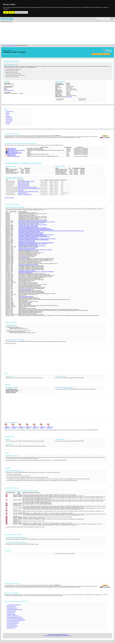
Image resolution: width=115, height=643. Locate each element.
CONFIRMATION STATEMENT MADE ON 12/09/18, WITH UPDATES (31, 245)
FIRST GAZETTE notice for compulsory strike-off (28, 226)
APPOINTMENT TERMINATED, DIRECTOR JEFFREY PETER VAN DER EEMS (34, 236)
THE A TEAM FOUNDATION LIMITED (14, 617)
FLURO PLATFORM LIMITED (23, 185)
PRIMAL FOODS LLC (11, 154)
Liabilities (8, 113)
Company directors (9, 111)
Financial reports (9, 119)
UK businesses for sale (53, 635)
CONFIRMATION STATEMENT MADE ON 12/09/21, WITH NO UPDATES (32, 224)
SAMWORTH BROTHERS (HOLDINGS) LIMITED (27, 187)
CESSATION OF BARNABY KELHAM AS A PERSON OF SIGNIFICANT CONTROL (34, 228)
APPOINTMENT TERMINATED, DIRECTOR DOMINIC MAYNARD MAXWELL (33, 239)
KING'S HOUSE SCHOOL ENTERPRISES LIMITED (28, 191)
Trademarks (8, 116)
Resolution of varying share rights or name (26, 240)
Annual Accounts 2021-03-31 (50, 428)
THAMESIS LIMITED (11, 614)
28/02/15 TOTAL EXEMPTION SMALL (25, 296)
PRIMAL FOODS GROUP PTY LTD (14, 153)
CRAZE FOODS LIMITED (12, 608)
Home (3, 45)
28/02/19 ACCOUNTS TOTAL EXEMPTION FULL (28, 237)
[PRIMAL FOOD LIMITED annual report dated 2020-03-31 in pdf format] (43, 425)
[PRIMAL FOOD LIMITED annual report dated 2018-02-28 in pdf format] (29, 425)
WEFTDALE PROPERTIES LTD (13, 621)
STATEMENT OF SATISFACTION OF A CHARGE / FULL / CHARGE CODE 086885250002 (36, 242)
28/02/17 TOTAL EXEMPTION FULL (25, 272)
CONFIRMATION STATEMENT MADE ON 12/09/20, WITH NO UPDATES (32, 227)
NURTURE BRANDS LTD (12, 624)
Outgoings (8, 123)
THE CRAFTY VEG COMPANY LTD (25, 194)
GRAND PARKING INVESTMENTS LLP (14, 609)
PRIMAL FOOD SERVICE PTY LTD (14, 152)
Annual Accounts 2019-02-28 (36, 428)
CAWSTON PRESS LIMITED (23, 184)
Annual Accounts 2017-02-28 (22, 428)
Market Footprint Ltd (56, 634)
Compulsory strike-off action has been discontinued (28, 225)
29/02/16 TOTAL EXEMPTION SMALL (25, 289)
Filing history (8, 122)
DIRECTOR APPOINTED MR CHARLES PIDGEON (28, 264)
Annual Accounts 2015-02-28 (8, 428)
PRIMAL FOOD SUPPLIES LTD (13, 156)
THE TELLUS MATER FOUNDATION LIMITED (16, 620)
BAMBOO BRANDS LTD (22, 193)
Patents (7, 114)
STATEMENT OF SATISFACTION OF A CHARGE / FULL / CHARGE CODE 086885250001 (36, 271)
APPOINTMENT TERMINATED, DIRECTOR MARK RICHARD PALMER (32, 235)
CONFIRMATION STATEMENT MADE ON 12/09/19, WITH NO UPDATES (32, 243)
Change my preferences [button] (21, 12)
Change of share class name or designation (26, 241)
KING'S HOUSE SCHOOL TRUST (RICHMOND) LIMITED (29, 188)
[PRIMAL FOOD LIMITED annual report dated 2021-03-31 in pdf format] (50, 425)
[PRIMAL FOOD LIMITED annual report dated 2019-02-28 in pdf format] (36, 425)
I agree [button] (5, 12)
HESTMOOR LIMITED (11, 611)
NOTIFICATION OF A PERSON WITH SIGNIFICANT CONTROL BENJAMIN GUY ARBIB (35, 229)
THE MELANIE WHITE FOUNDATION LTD (15, 618)
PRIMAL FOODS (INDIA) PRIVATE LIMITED (16, 150)
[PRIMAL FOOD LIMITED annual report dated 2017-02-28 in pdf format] (22, 425)
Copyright (49, 634)
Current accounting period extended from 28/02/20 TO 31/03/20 (30, 233)
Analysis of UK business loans (65, 635)
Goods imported (9, 120)
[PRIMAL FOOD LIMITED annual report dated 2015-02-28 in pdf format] (8, 425)
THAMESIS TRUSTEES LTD (12, 615)
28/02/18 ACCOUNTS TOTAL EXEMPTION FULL (28, 244)
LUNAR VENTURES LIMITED (23, 182)
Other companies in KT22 (9, 90)
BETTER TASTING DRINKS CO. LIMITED (26, 181)
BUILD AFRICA (21, 190)
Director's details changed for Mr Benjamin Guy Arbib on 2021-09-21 (31, 222)
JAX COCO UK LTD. (11, 612)
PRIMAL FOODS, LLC (11, 148)
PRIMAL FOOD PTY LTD (12, 151)
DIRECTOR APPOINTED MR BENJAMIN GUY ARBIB (28, 231)
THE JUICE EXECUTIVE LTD (13, 623)
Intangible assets (9, 117)
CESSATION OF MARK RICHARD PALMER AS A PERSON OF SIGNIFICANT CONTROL (35, 234)
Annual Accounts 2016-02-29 (15, 428)
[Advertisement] (42, 33)
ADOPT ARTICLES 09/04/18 (23, 257)
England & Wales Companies (11, 45)
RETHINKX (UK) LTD (11, 627)
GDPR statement (64, 634)
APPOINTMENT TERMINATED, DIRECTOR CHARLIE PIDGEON (31, 232)
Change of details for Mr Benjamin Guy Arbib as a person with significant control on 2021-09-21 (36, 221)
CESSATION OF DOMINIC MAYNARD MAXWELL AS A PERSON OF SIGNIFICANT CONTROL (37, 238)
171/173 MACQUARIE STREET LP (14, 604)
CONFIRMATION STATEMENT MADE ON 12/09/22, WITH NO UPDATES (32, 220)
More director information (9, 197)
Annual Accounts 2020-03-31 (43, 428)
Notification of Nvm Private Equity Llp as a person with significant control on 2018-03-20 (35, 249)
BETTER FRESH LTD (11, 606)
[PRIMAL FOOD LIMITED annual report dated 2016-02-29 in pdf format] (15, 425)
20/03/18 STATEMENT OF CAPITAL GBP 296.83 (28, 247)
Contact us (46, 635)
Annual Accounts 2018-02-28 (29, 428)
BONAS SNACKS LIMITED (12, 626)
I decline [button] (12, 12)
